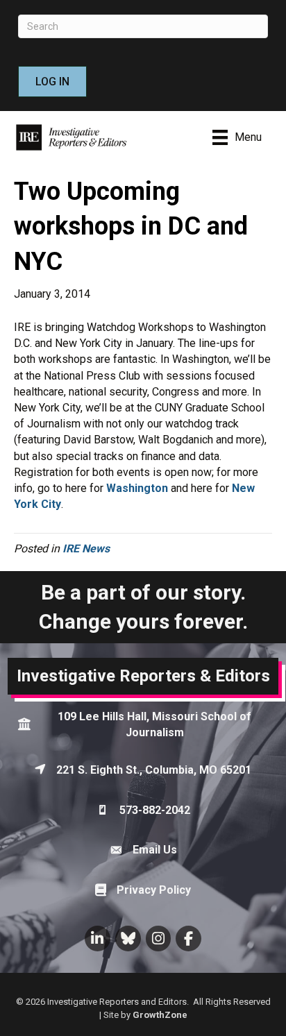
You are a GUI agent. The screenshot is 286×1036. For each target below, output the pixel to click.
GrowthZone (160, 1015)
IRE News (86, 548)
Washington (137, 488)
